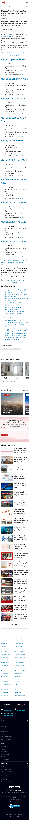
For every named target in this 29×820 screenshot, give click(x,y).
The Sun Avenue (18, 689)
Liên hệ (3, 734)
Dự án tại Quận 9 (4, 681)
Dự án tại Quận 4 (4, 676)
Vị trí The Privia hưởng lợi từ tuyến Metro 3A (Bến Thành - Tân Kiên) (20, 537)
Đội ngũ (3, 729)
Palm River (6, 408)
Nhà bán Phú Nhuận (5, 657)
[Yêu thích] (21, 364)
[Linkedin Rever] (13, 816)
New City (17, 681)
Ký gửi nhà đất (4, 746)
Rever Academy (5, 754)
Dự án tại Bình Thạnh (5, 684)
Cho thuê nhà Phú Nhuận (20, 657)
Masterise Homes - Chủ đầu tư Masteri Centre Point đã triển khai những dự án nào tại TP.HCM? (20, 468)
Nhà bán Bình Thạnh (5, 654)
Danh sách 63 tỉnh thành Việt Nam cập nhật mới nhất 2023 (19, 511)
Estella (16, 684)
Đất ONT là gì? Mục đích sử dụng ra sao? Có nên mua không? (21, 520)
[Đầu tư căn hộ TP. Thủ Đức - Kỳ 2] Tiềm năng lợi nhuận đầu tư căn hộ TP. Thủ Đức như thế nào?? (20, 607)
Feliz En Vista (18, 692)
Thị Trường (5, 349)
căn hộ (14, 237)
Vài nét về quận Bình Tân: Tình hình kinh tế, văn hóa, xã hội (20, 546)
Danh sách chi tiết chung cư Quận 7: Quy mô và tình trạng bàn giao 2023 (20, 503)
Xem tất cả (23, 390)
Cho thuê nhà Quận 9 (19, 651)
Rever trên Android (5, 781)
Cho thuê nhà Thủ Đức (19, 660)
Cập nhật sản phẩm (6, 769)
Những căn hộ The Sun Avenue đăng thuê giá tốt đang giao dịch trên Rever (16, 324)
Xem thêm (14, 624)
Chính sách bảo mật (6, 736)
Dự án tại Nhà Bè (4, 692)
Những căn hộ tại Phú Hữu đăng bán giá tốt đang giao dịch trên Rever (15, 314)
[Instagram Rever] (15, 816)
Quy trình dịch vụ (5, 759)
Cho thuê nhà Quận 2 (19, 641)
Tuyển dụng (4, 726)
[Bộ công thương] (14, 806)
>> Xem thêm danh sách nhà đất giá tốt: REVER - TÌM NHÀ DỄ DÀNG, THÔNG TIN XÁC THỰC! (14, 262)
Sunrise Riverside (18, 673)
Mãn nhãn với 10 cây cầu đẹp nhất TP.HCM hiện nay (20, 485)
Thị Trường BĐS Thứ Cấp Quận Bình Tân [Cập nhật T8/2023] (21, 555)
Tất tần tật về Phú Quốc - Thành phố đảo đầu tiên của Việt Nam (20, 529)
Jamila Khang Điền (19, 687)
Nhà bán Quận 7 (4, 649)
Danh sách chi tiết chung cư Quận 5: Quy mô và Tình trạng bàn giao (20, 494)
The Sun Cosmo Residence (20, 668)
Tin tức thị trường (5, 766)
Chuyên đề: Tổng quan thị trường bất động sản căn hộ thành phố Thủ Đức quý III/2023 (20, 581)
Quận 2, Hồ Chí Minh (8, 410)
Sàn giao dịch (4, 731)
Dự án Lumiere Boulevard (6, 698)
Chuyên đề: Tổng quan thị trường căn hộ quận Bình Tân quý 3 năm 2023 (20, 590)
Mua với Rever (4, 749)
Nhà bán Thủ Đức (5, 662)
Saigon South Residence (20, 695)
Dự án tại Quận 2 (4, 670)
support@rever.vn (9, 715)
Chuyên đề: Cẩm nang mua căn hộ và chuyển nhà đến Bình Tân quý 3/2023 (20, 564)
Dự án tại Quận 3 (4, 673)
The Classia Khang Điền (20, 670)
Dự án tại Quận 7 (4, 679)
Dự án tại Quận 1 (4, 668)
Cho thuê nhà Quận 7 (19, 649)
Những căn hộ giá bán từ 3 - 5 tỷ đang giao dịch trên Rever (20, 459)
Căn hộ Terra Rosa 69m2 (13, 141)
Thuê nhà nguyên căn (19, 635)
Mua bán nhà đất (4, 635)
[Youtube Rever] (18, 816)
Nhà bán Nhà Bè (4, 665)
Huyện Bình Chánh (15, 349)
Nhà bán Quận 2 (4, 641)
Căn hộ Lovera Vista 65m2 (13, 222)
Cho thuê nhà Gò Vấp (19, 665)
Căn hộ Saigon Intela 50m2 (14, 59)
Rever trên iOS (4, 779)
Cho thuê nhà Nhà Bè (19, 662)
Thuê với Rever (4, 751)
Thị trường (9, 6)
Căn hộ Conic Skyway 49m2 (14, 79)
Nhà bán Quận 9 (4, 651)
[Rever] (14, 787)
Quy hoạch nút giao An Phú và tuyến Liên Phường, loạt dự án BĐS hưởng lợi (20, 477)
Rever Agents (4, 757)
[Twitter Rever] (11, 816)
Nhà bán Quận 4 (4, 646)
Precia (16, 698)
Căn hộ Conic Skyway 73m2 (14, 160)
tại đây (22, 75)
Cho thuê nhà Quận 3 (19, 643)
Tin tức (2, 6)
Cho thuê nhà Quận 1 (19, 638)
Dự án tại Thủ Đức (5, 689)
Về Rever (3, 724)
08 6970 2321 (12, 799)
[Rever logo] (3, 2)
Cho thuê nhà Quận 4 (19, 646)
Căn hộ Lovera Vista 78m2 (13, 242)
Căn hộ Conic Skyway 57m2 (14, 99)
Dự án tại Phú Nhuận (5, 687)
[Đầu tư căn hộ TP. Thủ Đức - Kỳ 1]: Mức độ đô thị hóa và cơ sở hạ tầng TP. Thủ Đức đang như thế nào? (21, 616)
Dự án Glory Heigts (5, 695)
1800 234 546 (8, 706)
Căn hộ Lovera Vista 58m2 (13, 202)
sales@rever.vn (8, 710)
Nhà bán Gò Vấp (4, 660)
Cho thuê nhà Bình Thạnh (20, 654)
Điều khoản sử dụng (6, 739)
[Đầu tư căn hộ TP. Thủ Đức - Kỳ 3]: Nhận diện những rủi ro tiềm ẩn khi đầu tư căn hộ (20, 599)
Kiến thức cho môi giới (6, 772)
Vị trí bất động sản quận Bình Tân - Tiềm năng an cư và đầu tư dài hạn (21, 572)
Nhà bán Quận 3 (4, 643)
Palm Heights (18, 679)
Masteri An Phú (18, 676)
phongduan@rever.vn (22, 710)
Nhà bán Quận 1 (4, 638)
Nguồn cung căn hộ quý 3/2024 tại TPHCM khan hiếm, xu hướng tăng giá (20, 450)
